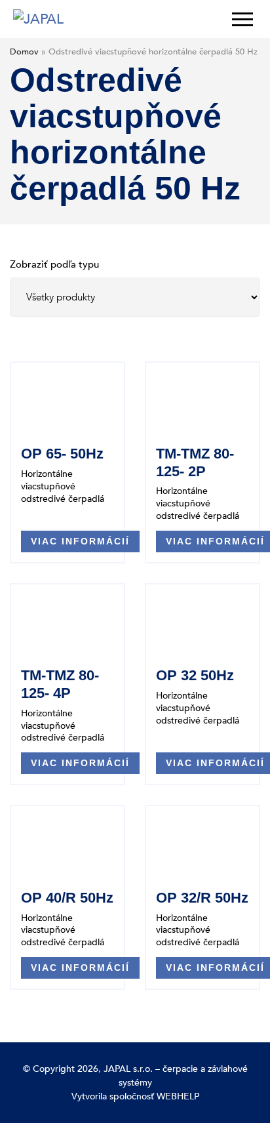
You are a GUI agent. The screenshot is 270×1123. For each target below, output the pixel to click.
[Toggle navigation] (238, 19)
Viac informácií (80, 541)
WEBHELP (178, 1096)
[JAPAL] (38, 19)
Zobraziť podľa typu (54, 264)
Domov (24, 52)
